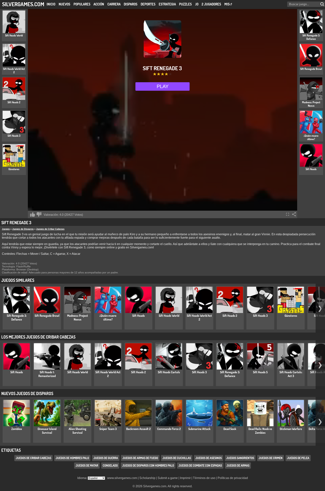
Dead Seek (229, 429)
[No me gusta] (38, 214)
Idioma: (82, 478)
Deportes (148, 4)
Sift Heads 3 (260, 316)
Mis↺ (228, 4)
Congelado (110, 465)
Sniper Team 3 (108, 429)
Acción (98, 4)
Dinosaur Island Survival (47, 430)
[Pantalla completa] (287, 214)
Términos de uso (204, 478)
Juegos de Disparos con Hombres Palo (148, 465)
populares (82, 4)
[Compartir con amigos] (294, 214)
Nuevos (64, 4)
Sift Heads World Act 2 (199, 317)
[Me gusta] (32, 214)
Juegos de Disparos (23, 229)
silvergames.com (23, 4)
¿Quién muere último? (107, 317)
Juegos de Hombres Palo (72, 458)
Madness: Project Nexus (77, 317)
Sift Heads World (169, 316)
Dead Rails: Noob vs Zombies (260, 430)
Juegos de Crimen (270, 458)
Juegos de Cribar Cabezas (50, 229)
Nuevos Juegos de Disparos (27, 393)
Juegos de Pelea (298, 458)
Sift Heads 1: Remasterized (47, 374)
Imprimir (185, 478)
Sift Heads (138, 316)
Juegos (6, 229)
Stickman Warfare (291, 429)
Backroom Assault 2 (138, 429)
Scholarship (147, 478)
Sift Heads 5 (260, 372)
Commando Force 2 (169, 429)
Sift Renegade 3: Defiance (17, 317)
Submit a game (168, 478)
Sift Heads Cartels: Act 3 (290, 374)
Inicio (51, 4)
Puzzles (185, 4)
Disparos (130, 4)
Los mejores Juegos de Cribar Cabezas (38, 336)
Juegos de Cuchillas (176, 458)
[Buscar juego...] (322, 4)
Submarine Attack (199, 429)
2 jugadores (211, 4)
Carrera (114, 4)
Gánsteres (291, 316)
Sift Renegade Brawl (47, 316)
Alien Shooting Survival (77, 430)
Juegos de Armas (237, 465)
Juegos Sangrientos (240, 458)
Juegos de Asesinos (208, 458)
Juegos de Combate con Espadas (200, 465)
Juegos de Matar (87, 465)
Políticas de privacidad (233, 478)
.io (196, 4)
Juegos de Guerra (105, 458)
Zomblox (16, 429)
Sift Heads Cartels (169, 372)
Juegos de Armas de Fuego (140, 458)
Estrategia (167, 4)
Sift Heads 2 (229, 316)
